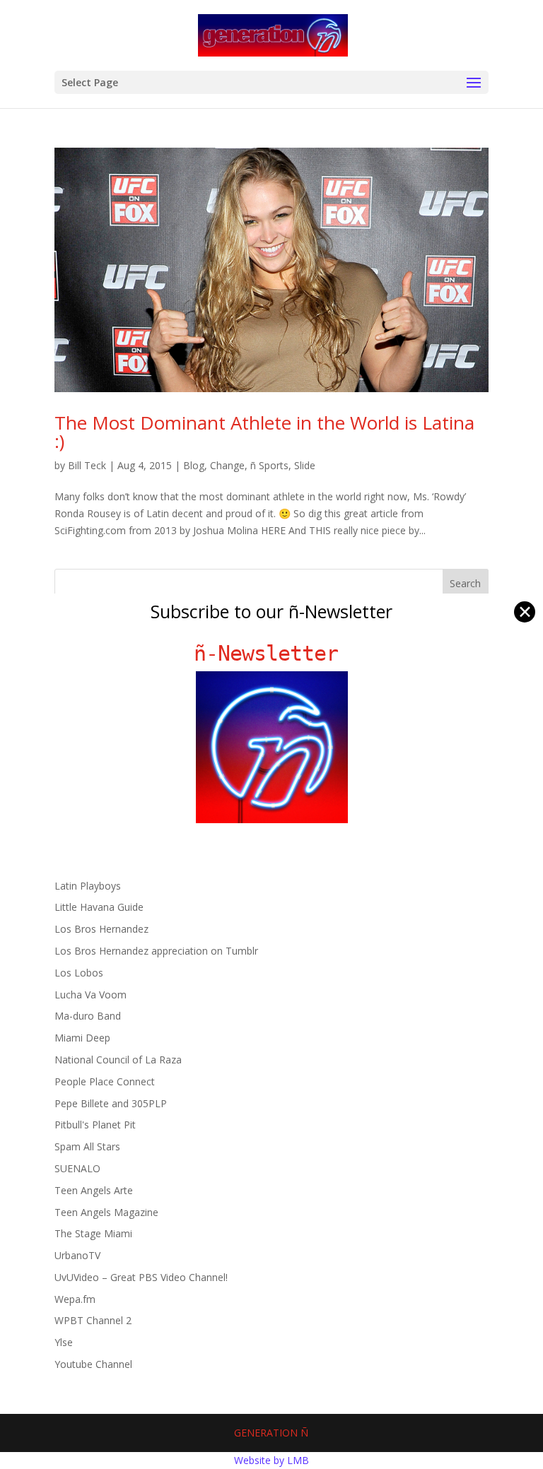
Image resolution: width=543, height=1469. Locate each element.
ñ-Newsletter (272, 653)
